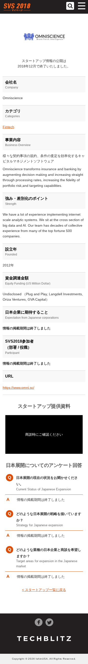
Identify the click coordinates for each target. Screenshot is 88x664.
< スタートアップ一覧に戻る (44, 590)
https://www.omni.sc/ (18, 388)
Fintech (8, 127)
